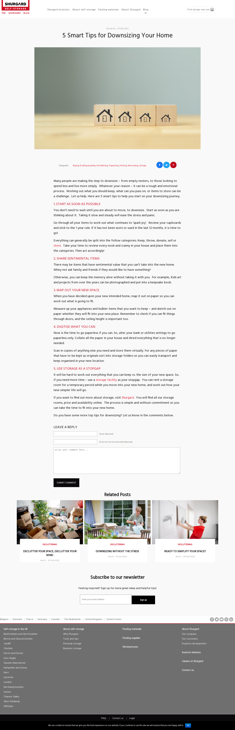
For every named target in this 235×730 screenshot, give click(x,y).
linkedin (231, 619)
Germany (42, 619)
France (29, 619)
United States (113, 619)
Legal (132, 718)
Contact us (188, 670)
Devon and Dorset (13, 653)
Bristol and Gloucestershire (18, 639)
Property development (194, 644)
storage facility (106, 380)
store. (58, 245)
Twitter (166, 165)
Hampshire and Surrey (15, 668)
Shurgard (128, 397)
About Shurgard (190, 629)
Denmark (17, 619)
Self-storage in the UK (16, 629)
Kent (6, 673)
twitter (217, 619)
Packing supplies (131, 638)
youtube (221, 619)
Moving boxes (130, 647)
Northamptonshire (14, 687)
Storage (142, 165)
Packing (123, 165)
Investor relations (191, 652)
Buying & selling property (84, 165)
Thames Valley (11, 697)
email (116, 442)
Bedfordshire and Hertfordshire (20, 634)
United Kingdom (93, 619)
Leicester (8, 677)
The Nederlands (72, 619)
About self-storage (73, 629)
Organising (114, 165)
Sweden (55, 619)
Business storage (72, 648)
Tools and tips (70, 639)
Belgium (4, 619)
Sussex (7, 692)
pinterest (226, 619)
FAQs (103, 718)
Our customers (190, 639)
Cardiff (7, 644)
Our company (189, 634)
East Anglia (10, 658)
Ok (188, 725)
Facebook (159, 165)
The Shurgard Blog (16, 13)
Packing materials (132, 629)
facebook (212, 619)
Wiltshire (8, 706)
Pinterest (173, 165)
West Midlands (12, 701)
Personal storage (72, 644)
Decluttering (102, 165)
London (8, 682)
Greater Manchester (15, 663)
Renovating (133, 165)
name (106, 434)
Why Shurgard (70, 634)
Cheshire (8, 648)
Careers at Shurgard (192, 661)
